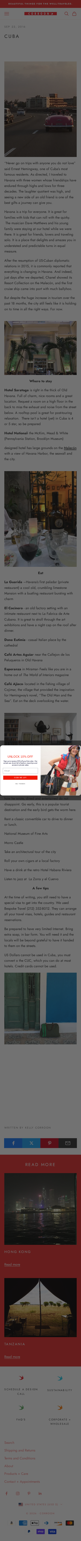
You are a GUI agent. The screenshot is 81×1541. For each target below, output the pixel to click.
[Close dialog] (78, 748)
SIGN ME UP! (20, 777)
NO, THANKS (20, 784)
